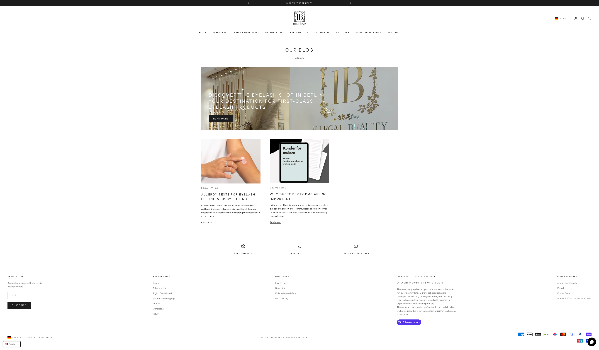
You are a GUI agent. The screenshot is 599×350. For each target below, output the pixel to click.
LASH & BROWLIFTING (246, 32)
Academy (394, 32)
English (44, 337)
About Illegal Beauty (567, 283)
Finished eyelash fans (285, 293)
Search (156, 283)
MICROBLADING (274, 32)
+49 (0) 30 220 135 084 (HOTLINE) (574, 298)
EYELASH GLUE (299, 32)
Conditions (158, 308)
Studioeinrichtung (369, 32)
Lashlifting (280, 283)
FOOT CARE (342, 32)
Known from (563, 293)
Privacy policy (159, 288)
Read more (221, 118)
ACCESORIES (321, 32)
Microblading (281, 298)
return (156, 313)
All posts (299, 58)
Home (202, 32)
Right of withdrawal (162, 293)
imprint (156, 303)
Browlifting (209, 188)
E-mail (560, 288)
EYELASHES (219, 32)
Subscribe (19, 305)
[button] (11, 344)
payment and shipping (164, 298)
